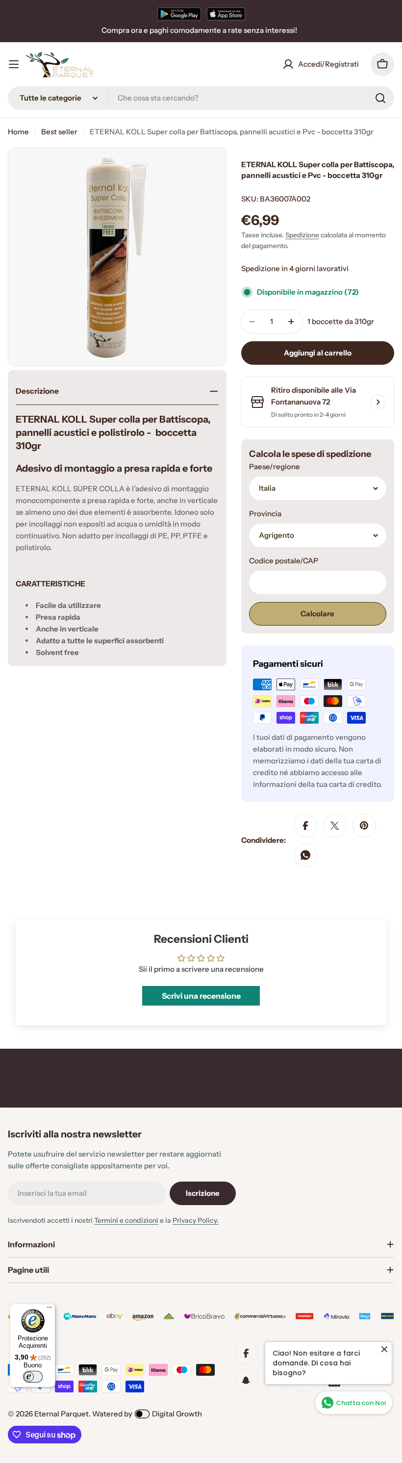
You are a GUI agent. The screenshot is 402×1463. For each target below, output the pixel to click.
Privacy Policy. (196, 1220)
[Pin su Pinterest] (364, 825)
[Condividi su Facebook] (305, 825)
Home (18, 131)
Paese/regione (274, 466)
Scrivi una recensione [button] (201, 996)
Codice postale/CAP (283, 560)
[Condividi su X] (335, 825)
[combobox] (201, 98)
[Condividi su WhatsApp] (305, 855)
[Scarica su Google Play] (179, 14)
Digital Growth (177, 1413)
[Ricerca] (380, 98)
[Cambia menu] (14, 64)
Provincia (265, 513)
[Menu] (49, 1309)
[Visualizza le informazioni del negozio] (378, 402)
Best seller (59, 131)
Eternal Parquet (61, 1413)
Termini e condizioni (126, 1220)
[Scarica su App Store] (226, 14)
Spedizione (302, 235)
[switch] (33, 1377)
